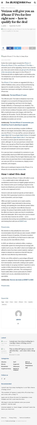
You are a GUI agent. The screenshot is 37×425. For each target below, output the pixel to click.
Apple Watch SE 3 (6, 135)
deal (7, 302)
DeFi (14, 362)
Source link (4, 298)
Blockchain (4, 366)
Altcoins (3, 362)
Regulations (29, 365)
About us (3, 417)
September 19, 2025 (15, 26)
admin (4, 26)
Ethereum (16, 366)
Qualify (30, 302)
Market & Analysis (16, 369)
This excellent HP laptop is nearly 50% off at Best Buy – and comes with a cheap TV (22, 350)
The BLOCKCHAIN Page (18, 3)
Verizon (4, 304)
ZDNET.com (23, 221)
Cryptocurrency (6, 368)
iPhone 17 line (8, 82)
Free (11, 302)
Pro (26, 302)
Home (2, 7)
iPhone (21, 302)
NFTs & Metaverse (10, 7)
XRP (26, 367)
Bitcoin (3, 364)
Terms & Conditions (24, 417)
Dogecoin (16, 364)
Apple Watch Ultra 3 (19, 137)
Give (16, 302)
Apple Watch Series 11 (23, 135)
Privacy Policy (13, 417)
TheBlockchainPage (10, 421)
